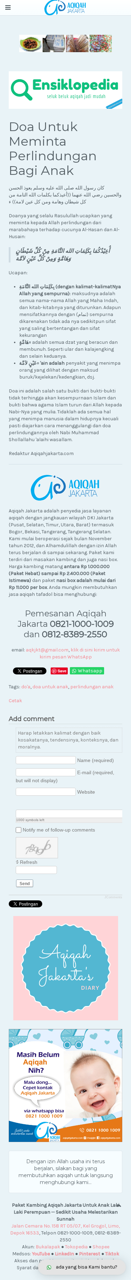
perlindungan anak (92, 687)
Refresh (28, 862)
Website (86, 792)
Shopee (101, 1247)
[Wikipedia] (55, 804)
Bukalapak (48, 1247)
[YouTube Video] (20, 804)
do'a (25, 687)
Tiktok (112, 1254)
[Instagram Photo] (37, 804)
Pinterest (89, 1254)
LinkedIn (64, 1254)
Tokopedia (76, 1247)
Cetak (15, 701)
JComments (113, 897)
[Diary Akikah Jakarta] (65, 968)
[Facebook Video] (28, 804)
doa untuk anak (50, 687)
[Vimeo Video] (46, 804)
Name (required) (95, 760)
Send (25, 883)
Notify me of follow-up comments (59, 830)
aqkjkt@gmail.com (47, 650)
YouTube (41, 1254)
